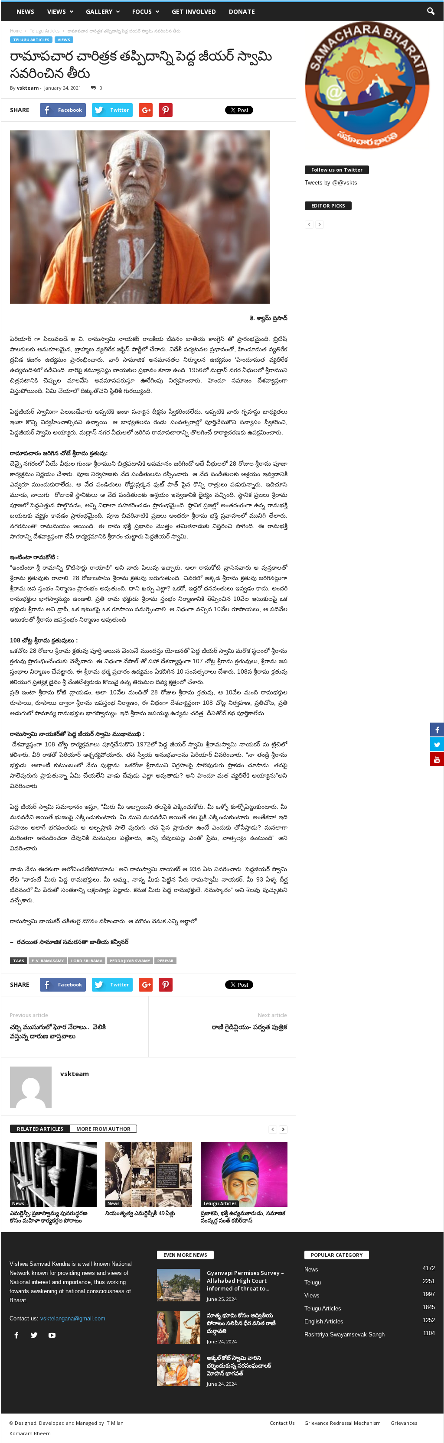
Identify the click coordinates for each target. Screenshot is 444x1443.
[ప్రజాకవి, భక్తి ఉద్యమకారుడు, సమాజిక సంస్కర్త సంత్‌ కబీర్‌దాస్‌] (244, 1174)
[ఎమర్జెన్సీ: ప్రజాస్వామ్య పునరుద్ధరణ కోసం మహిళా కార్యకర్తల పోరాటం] (53, 1174)
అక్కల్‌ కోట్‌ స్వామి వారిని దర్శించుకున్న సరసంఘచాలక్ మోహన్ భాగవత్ (239, 1365)
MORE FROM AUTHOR (103, 1128)
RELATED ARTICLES (40, 1128)
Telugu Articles (31, 39)
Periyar (165, 960)
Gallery (99, 11)
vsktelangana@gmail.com (72, 1318)
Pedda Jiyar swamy (130, 960)
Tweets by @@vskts (331, 182)
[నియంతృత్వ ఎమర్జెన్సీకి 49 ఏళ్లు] (148, 1174)
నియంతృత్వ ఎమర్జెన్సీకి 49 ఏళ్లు (140, 1213)
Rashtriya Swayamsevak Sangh (344, 1334)
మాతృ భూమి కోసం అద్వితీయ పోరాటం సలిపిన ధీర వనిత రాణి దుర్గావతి (241, 1323)
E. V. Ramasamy (48, 960)
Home (16, 31)
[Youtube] (53, 1336)
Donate (242, 11)
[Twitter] (36, 1336)
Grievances (404, 1423)
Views (56, 11)
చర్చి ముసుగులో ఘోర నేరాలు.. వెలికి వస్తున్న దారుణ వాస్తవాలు (58, 1031)
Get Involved (194, 11)
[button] (430, 11)
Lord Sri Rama (86, 960)
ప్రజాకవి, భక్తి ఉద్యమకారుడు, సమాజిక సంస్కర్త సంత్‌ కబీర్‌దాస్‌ (243, 1216)
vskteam (28, 87)
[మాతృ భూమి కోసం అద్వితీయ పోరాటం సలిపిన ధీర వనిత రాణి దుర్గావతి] (178, 1327)
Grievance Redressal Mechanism (342, 1423)
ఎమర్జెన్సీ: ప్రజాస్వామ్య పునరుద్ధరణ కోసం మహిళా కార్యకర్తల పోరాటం (49, 1216)
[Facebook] (18, 1336)
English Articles (323, 1321)
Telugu (312, 1282)
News (25, 11)
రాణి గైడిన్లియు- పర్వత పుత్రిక (249, 1026)
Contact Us (282, 1423)
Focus (142, 11)
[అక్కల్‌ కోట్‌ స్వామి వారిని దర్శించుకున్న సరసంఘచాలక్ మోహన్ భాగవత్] (178, 1370)
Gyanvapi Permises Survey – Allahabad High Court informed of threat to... (245, 1280)
